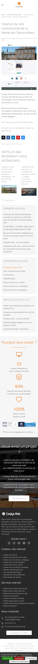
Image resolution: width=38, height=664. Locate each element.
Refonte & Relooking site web (13, 570)
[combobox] (19, 200)
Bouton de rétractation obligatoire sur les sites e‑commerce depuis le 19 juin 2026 (18, 236)
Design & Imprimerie (10, 606)
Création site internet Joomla (13, 565)
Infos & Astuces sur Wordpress (15, 290)
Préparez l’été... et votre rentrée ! (16, 242)
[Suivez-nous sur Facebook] (9, 543)
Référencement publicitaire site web (15, 593)
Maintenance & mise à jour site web (15, 588)
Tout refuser (19, 658)
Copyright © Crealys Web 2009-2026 (19, 644)
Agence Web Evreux (12, 648)
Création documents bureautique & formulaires (18, 603)
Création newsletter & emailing (13, 598)
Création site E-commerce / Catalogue (16, 560)
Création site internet (10, 555)
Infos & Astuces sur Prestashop (15, 286)
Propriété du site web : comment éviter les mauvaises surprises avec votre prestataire (19, 249)
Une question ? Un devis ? (19, 633)
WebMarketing (9, 279)
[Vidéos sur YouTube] (24, 543)
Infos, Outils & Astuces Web (14, 271)
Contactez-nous (19, 498)
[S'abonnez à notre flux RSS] (29, 543)
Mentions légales (9, 646)
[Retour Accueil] (19, 5)
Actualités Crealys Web (12, 267)
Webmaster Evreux (26, 648)
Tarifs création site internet (12, 577)
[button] (2, 5)
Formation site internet (11, 596)
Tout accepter (7, 658)
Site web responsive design (12, 572)
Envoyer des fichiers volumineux (16, 329)
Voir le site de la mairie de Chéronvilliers (17, 122)
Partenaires (19, 650)
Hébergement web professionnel (14, 574)
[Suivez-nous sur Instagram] (14, 543)
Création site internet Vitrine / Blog (15, 557)
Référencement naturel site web (14, 591)
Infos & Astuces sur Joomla (14, 282)
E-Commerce (8, 275)
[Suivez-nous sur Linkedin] (19, 543)
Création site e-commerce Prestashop (15, 567)
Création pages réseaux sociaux (13, 601)
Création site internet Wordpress (14, 562)
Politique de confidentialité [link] (19, 661)
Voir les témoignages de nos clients (19, 432)
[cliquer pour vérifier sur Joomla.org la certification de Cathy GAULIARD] (26, 424)
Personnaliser (31, 658)
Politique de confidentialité (25, 646)
